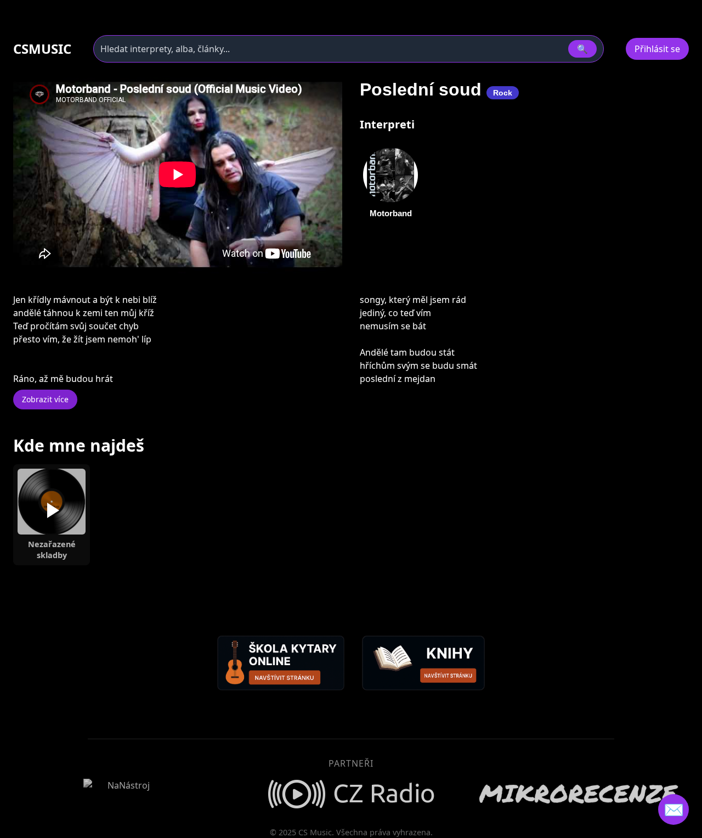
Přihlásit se (657, 49)
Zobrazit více (45, 399)
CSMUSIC (42, 49)
